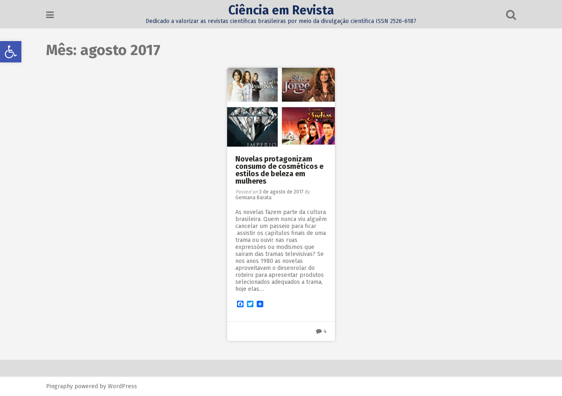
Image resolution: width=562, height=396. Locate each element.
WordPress (122, 386)
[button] (10, 51)
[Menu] (50, 15)
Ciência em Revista (281, 10)
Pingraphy (59, 386)
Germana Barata (253, 197)
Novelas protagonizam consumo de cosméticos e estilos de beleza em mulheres (279, 170)
